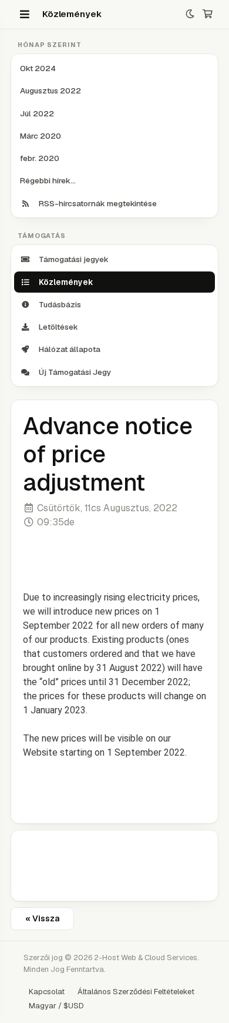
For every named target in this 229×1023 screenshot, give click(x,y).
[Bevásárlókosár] (208, 14)
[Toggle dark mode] (190, 14)
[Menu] (24, 14)
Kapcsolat (47, 992)
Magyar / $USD (56, 1006)
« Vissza (42, 918)
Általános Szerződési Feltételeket (136, 992)
